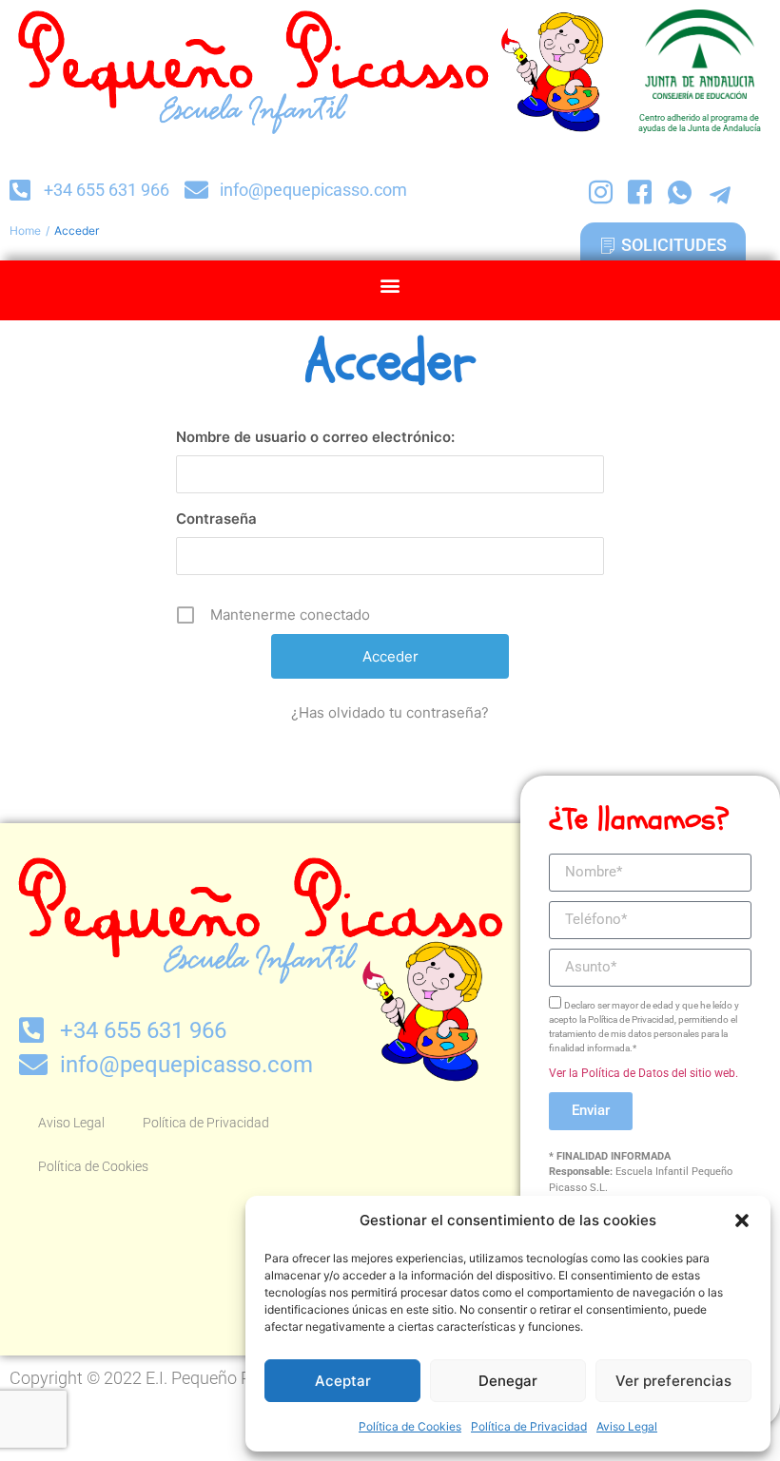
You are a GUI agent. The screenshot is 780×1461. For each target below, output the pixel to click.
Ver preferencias (673, 1381)
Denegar (507, 1381)
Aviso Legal (626, 1426)
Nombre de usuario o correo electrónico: (315, 437)
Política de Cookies (410, 1426)
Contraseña (216, 518)
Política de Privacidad (529, 1426)
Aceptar (343, 1381)
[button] (741, 1220)
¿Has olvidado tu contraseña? (390, 712)
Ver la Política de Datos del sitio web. (643, 1073)
